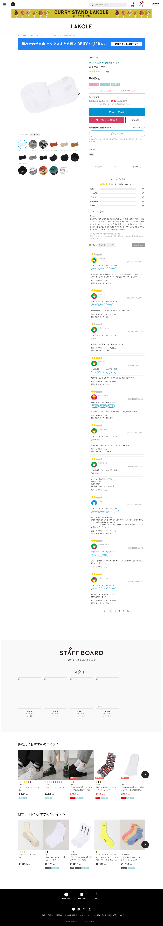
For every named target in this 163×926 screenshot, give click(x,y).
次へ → (130, 611)
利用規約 (51, 915)
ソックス (56, 36)
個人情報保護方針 (71, 915)
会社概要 (42, 915)
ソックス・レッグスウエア (40, 36)
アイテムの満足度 (117, 179)
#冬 (91, 154)
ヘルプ (121, 915)
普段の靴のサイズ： (98, 283)
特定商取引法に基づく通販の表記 (105, 915)
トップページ (22, 36)
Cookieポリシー (85, 915)
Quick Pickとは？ (138, 128)
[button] (79, 93)
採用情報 (59, 915)
